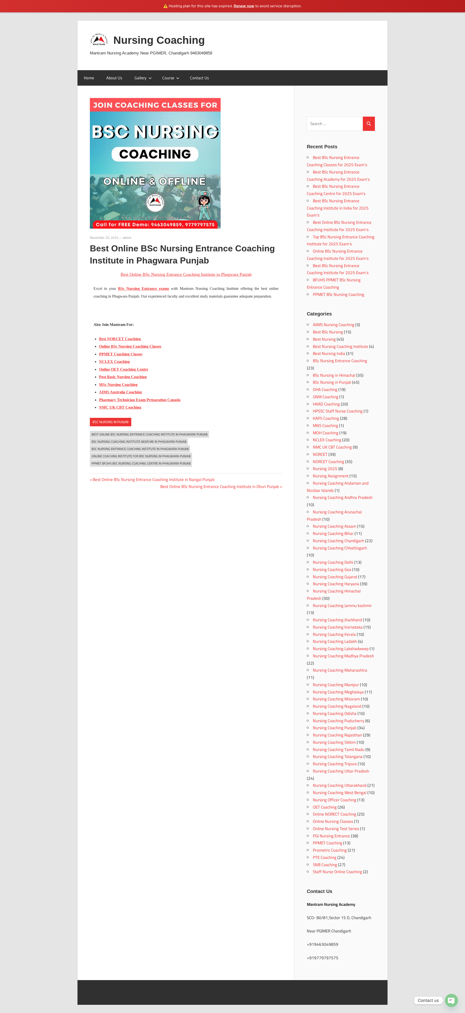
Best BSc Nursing (328, 332)
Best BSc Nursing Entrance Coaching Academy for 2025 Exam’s (338, 175)
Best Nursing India (329, 353)
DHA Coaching (325, 389)
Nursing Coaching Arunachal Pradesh (334, 515)
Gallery (140, 77)
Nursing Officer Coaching (334, 800)
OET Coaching (325, 807)
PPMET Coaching (327, 843)
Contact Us (199, 77)
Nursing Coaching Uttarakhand (339, 785)
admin (127, 237)
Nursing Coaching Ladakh (335, 641)
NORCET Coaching (328, 461)
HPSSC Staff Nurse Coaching (338, 411)
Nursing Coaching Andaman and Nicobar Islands (338, 486)
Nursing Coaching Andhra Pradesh (342, 497)
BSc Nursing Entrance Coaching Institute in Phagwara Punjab (140, 449)
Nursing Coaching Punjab (334, 728)
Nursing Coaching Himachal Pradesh (334, 594)
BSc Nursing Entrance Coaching (340, 361)
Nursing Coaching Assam (334, 526)
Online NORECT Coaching (334, 814)
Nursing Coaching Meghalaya (338, 692)
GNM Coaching (325, 397)
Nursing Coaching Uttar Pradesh (341, 771)
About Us (114, 77)
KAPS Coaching (326, 418)
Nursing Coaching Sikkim (334, 742)
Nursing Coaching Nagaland (337, 706)
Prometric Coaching (330, 850)
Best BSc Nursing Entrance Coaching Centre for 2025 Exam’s (336, 189)
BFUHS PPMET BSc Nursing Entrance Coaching (334, 283)
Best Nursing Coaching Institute (340, 346)
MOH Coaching (325, 433)
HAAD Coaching (326, 404)
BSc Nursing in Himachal (334, 375)
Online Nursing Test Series (336, 829)
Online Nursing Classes (333, 821)
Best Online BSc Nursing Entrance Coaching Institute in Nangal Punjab (154, 479)
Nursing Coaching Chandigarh (338, 541)
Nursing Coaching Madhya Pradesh (343, 656)
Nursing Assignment (331, 476)
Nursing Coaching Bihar (333, 533)
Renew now (244, 6)
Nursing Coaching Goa (332, 569)
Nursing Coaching (159, 40)
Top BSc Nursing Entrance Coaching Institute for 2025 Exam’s (340, 240)
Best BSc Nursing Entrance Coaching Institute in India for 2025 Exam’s (338, 208)
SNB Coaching (325, 865)
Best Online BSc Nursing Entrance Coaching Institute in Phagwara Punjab (150, 434)
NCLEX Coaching (327, 440)
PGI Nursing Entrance (331, 836)
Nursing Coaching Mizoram (336, 699)
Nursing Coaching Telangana (338, 756)
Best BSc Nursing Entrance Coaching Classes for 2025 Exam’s (337, 161)
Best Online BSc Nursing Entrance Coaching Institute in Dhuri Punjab (219, 486)
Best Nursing (324, 339)
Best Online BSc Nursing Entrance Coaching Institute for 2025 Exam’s (339, 225)
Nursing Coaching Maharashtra (340, 670)
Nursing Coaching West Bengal (339, 792)
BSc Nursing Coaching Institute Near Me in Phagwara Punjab (139, 441)
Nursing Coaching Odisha (334, 713)
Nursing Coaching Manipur (336, 685)
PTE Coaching (324, 857)
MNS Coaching (325, 425)
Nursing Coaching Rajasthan (337, 735)
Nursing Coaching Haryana (336, 584)
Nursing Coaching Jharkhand (337, 620)
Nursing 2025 (325, 469)
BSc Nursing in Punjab (111, 422)
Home (89, 77)
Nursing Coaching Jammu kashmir (342, 605)
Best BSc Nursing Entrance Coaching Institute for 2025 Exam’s (338, 269)
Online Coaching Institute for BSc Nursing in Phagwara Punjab (141, 456)
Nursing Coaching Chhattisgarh (340, 548)
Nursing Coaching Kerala (334, 634)
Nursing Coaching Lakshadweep (341, 649)
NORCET (320, 454)
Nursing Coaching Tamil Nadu (338, 749)
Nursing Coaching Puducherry (338, 721)
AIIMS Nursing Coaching (333, 325)
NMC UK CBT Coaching (332, 447)
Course (168, 77)
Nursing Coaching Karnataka (338, 627)
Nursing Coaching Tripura (335, 764)
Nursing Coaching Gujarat (335, 577)
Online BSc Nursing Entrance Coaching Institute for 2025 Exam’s (338, 254)
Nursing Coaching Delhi (333, 562)
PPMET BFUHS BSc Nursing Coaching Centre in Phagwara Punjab (141, 463)
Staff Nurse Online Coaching (337, 872)
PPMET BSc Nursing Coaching (338, 294)
